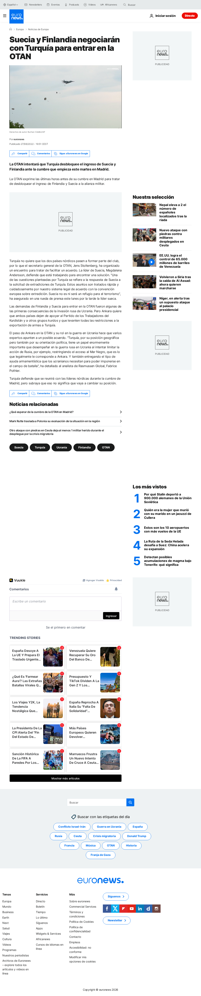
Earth (5, 917)
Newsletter (115, 920)
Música (91, 845)
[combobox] (144, 5)
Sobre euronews (79, 901)
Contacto (75, 936)
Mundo (6, 906)
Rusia (58, 836)
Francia (69, 845)
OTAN (106, 447)
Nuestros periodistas (15, 955)
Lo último (42, 917)
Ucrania (62, 447)
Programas (9, 950)
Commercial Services (82, 906)
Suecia (18, 447)
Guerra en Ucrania (109, 826)
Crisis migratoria (104, 836)
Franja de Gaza (101, 854)
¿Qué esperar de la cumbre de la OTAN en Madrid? (41, 412)
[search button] (125, 5)
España (138, 826)
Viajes (6, 933)
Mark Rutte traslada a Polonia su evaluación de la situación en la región (54, 421)
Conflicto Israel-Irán (72, 826)
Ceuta (78, 836)
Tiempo (41, 912)
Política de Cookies (81, 921)
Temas (6, 894)
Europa (20, 29)
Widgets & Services (48, 933)
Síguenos (42, 922)
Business (8, 912)
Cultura (7, 939)
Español (11, 4)
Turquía (40, 447)
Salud (6, 928)
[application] (65, 96)
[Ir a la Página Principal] (16, 16)
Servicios (42, 894)
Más (72, 894)
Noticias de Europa (38, 29)
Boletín (40, 906)
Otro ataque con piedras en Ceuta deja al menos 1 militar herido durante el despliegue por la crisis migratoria (56, 432)
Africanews (43, 939)
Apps (39, 928)
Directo (190, 15)
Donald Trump (136, 836)
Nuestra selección (153, 197)
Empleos (74, 942)
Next (5, 922)
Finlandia (84, 447)
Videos (6, 944)
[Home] (10, 29)
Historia (131, 845)
